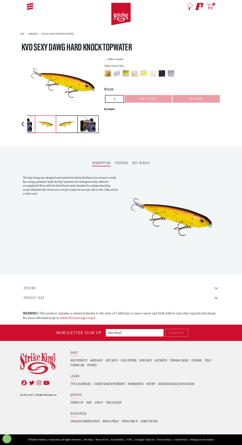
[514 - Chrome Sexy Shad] (125, 73)
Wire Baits (145, 360)
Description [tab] (101, 163)
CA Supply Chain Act (144, 439)
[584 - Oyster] (134, 73)
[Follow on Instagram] (38, 383)
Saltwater (161, 360)
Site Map (88, 439)
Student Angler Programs (109, 384)
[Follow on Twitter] (31, 383)
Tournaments (135, 384)
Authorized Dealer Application (176, 384)
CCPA (128, 439)
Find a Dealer (113, 402)
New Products (79, 360)
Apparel (92, 365)
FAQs (89, 402)
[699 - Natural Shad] (171, 73)
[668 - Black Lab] (162, 73)
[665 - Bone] (153, 73)
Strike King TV (130, 421)
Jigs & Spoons (129, 360)
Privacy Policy (164, 439)
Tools (208, 360)
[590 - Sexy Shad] (143, 73)
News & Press (111, 421)
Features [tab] (121, 163)
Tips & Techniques (81, 384)
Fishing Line (77, 365)
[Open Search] (189, 6)
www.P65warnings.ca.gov (78, 318)
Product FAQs (34, 298)
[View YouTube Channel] (45, 383)
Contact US (77, 402)
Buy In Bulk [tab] (141, 163)
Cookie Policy (180, 439)
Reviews (30, 288)
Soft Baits (112, 360)
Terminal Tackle (179, 360)
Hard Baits (33, 33)
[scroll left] (23, 124)
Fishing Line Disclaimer (202, 439)
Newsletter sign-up (79, 332)
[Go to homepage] (121, 14)
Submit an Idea (149, 421)
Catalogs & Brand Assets (85, 421)
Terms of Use (101, 439)
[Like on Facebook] (23, 383)
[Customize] (6, 438)
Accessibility (117, 439)
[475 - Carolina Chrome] (116, 73)
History (150, 384)
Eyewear (197, 360)
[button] (30, 6)
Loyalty (99, 402)
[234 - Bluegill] (107, 73)
